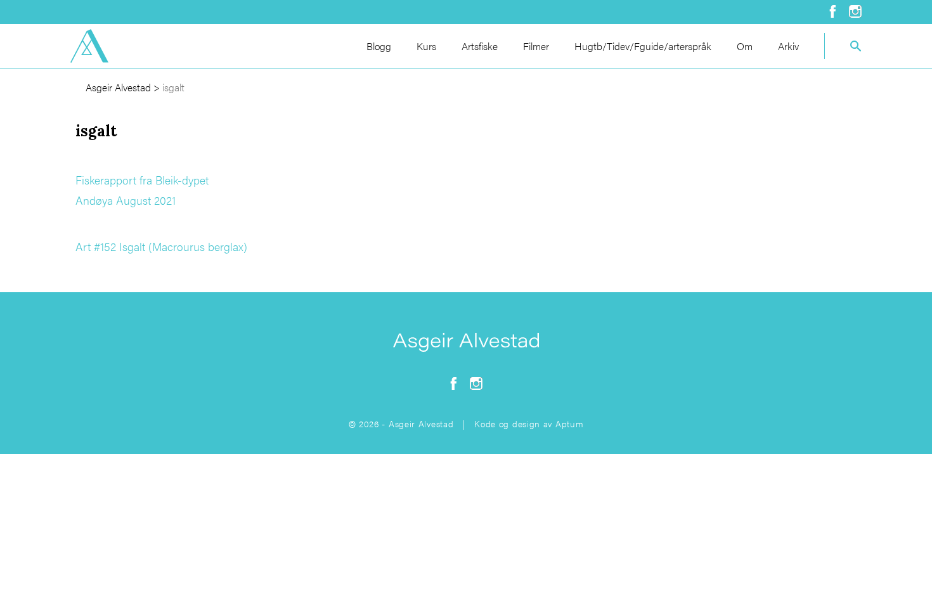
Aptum (569, 423)
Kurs (426, 46)
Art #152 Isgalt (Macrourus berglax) (161, 246)
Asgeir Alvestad (118, 87)
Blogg (378, 46)
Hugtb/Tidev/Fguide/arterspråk (642, 46)
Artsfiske (480, 46)
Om (745, 46)
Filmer (536, 46)
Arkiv (788, 46)
